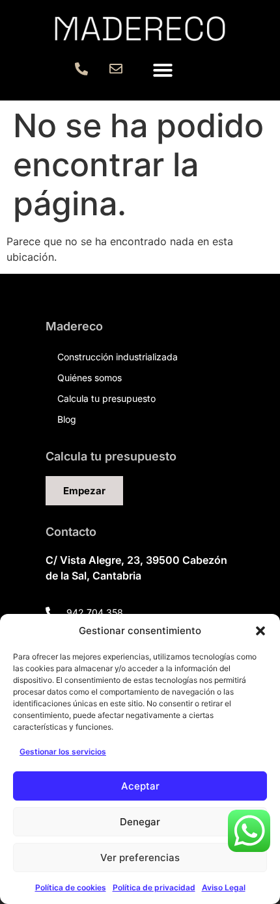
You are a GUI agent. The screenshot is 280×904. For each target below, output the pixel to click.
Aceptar (140, 786)
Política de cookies (70, 887)
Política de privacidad (154, 887)
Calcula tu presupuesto (106, 398)
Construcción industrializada (117, 356)
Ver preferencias (140, 857)
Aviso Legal (223, 887)
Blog (66, 419)
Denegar (140, 822)
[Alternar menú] (162, 70)
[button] (260, 630)
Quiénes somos (89, 377)
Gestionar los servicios (63, 751)
